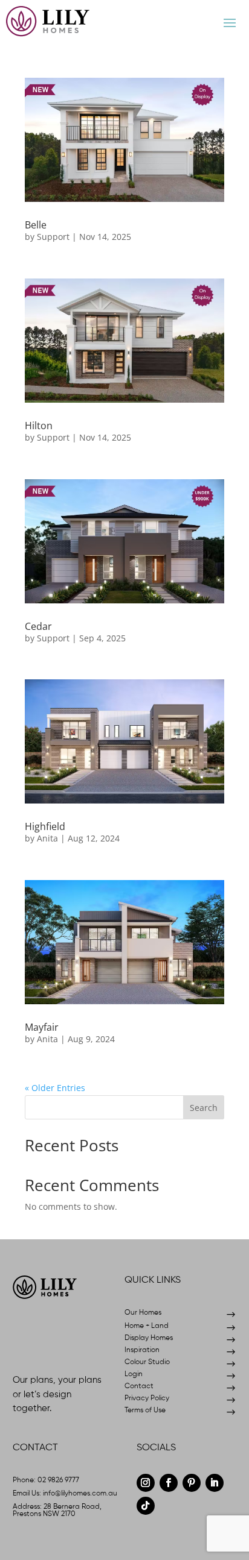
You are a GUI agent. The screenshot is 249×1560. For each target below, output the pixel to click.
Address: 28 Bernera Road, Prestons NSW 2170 (57, 1510)
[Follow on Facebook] (169, 1483)
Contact (139, 1386)
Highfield (45, 826)
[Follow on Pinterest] (192, 1483)
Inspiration (142, 1350)
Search (204, 1107)
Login (133, 1374)
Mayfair (42, 1027)
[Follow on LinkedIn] (214, 1483)
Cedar (38, 626)
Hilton (39, 425)
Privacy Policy (146, 1398)
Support (53, 236)
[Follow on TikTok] (146, 1506)
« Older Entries (55, 1087)
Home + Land (146, 1326)
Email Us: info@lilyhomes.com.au (65, 1493)
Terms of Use (145, 1410)
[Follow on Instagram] (146, 1483)
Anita (47, 838)
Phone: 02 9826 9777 (46, 1480)
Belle (36, 224)
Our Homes (142, 1312)
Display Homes (148, 1338)
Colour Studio (147, 1362)
